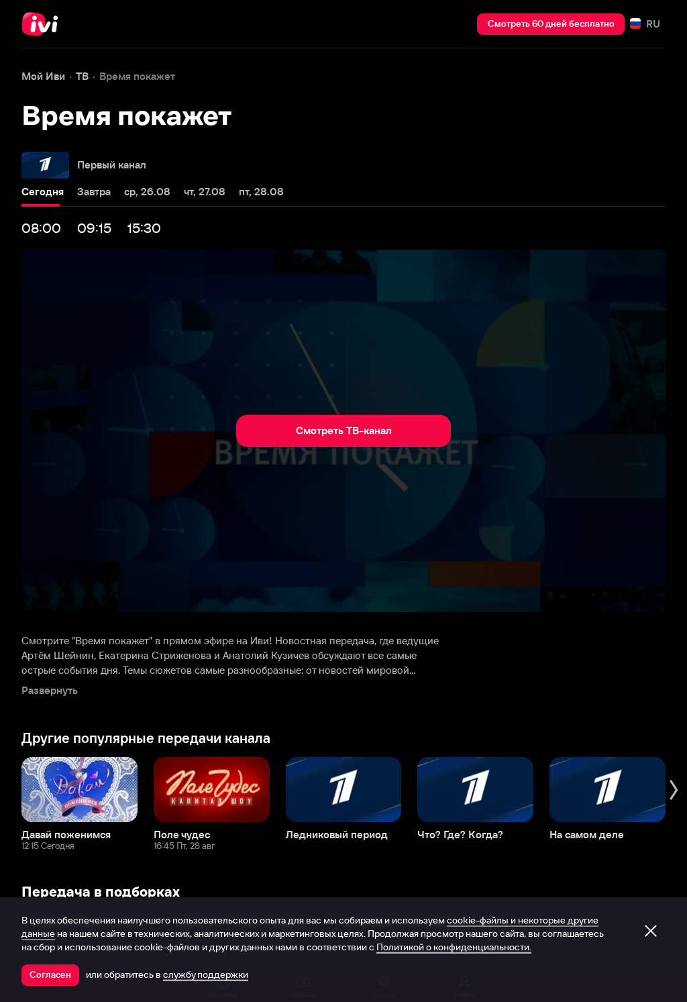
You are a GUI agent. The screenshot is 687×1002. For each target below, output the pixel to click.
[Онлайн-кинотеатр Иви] (43, 24)
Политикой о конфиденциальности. (453, 947)
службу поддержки (205, 974)
